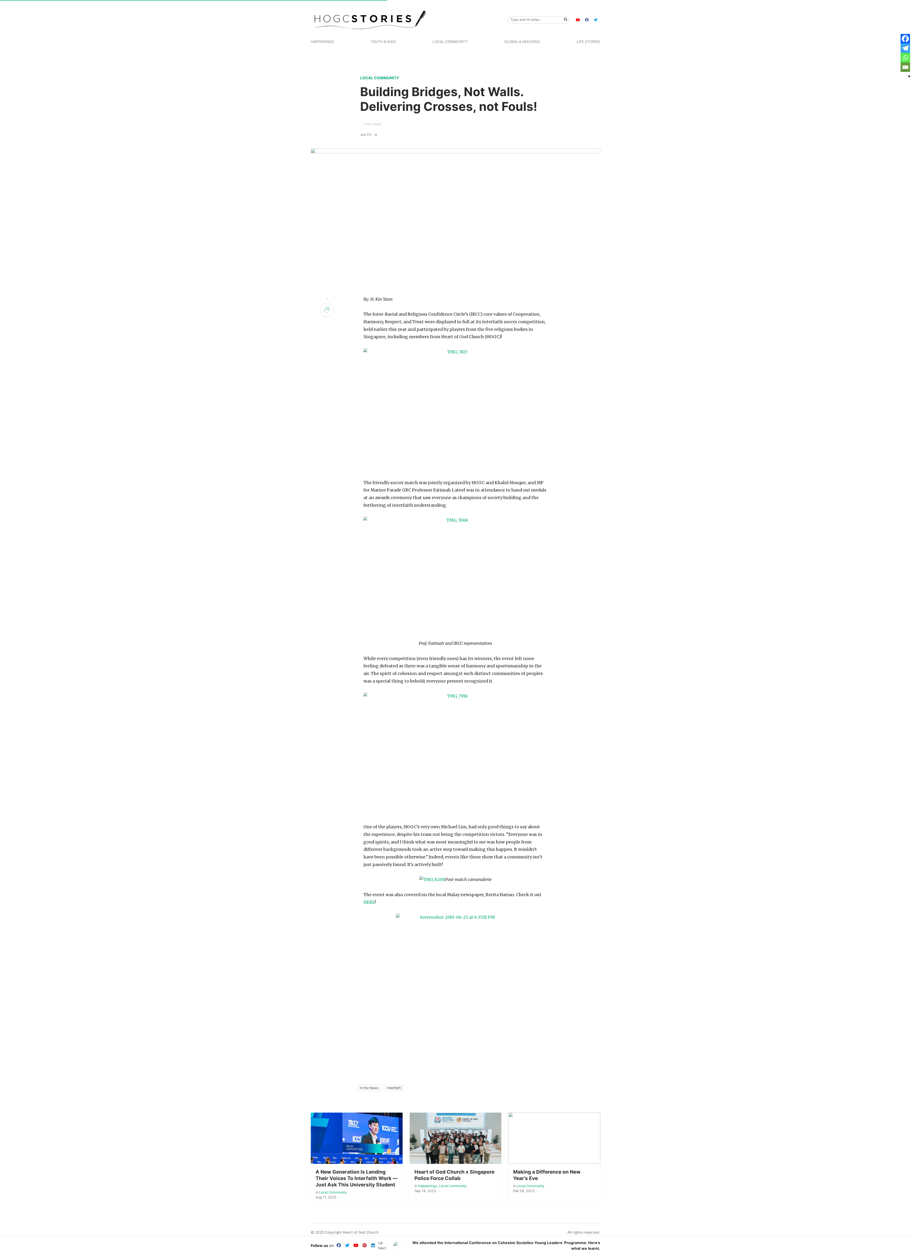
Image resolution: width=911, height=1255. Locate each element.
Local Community (450, 41)
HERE (369, 902)
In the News (369, 1088)
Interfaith (394, 1088)
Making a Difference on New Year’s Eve (547, 1175)
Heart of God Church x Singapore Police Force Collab (454, 1175)
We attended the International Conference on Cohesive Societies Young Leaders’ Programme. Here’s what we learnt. (506, 1245)
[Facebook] (905, 38)
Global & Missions (522, 41)
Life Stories (588, 41)
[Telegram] (905, 48)
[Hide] (909, 76)
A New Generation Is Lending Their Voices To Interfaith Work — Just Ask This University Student (357, 1178)
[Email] (905, 67)
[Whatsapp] (905, 57)
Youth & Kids (383, 41)
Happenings (322, 41)
